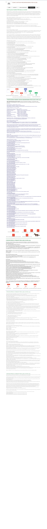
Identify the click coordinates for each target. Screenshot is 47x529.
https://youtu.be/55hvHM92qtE (11, 197)
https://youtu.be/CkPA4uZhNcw (20, 53)
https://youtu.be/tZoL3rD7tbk (23, 83)
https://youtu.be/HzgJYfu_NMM (11, 182)
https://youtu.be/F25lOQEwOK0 (31, 70)
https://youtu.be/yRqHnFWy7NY (21, 45)
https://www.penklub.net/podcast (25, 267)
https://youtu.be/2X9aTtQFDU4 (11, 72)
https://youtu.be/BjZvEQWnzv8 (11, 218)
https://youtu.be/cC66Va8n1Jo (21, 81)
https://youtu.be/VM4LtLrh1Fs (11, 156)
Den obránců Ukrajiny (19, 203)
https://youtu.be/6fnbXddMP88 (11, 179)
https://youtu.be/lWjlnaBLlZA (28, 47)
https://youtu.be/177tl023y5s (11, 170)
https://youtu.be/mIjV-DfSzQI (11, 214)
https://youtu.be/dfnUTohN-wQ (11, 149)
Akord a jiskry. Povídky (14, 189)
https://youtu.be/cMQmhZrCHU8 (11, 174)
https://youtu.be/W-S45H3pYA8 (23, 84)
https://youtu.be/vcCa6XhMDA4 (31, 78)
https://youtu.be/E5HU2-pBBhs (21, 68)
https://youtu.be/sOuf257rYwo (27, 64)
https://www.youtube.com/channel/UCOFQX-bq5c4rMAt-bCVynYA (22, 266)
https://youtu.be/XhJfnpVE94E (11, 153)
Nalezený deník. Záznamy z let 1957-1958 (26, 201)
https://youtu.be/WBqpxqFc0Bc (21, 58)
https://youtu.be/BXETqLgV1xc (25, 82)
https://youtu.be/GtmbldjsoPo (21, 48)
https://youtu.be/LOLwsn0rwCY (11, 165)
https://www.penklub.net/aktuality (27, 268)
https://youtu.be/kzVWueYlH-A (11, 220)
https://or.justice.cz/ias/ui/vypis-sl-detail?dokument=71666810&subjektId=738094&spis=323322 (16, 394)
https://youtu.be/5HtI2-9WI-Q (11, 223)
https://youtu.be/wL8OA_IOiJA (11, 143)
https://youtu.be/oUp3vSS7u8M (17, 73)
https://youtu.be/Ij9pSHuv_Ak (25, 79)
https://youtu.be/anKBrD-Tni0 (11, 177)
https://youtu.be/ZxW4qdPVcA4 (26, 76)
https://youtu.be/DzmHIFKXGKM (11, 167)
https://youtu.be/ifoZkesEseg (11, 159)
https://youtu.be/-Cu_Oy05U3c (27, 57)
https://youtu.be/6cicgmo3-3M (11, 225)
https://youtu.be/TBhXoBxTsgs (11, 211)
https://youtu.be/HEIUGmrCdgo (22, 62)
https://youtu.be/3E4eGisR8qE (20, 44)
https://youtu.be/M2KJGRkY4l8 (11, 193)
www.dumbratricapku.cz (30, 32)
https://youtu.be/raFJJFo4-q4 (20, 54)
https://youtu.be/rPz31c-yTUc (11, 216)
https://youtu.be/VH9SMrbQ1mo (11, 180)
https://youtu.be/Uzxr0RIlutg (23, 59)
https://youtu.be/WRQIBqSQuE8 (25, 50)
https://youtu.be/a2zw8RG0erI (24, 55)
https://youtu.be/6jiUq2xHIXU (24, 52)
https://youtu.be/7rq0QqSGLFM (28, 67)
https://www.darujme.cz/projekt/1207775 (21, 118)
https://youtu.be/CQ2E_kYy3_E (11, 175)
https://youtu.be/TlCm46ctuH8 (18, 66)
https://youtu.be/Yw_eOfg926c (11, 185)
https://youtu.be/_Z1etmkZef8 (21, 65)
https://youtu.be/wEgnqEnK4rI (19, 49)
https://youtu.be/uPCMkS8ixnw (11, 206)
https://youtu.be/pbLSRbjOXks (11, 161)
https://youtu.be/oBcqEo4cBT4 (34, 74)
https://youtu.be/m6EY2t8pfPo (21, 80)
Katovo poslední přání (32, 213)
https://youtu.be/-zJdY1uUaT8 (11, 209)
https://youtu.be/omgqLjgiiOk (11, 43)
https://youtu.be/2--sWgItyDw (11, 172)
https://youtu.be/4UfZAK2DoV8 (11, 187)
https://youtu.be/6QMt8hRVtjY (11, 163)
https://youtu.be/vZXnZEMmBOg (30, 63)
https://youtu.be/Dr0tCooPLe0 (20, 69)
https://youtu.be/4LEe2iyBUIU (30, 87)
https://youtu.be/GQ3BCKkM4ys (11, 200)
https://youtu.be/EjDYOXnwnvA (11, 155)
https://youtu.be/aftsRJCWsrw (11, 145)
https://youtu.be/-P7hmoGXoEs (11, 169)
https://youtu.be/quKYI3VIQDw (20, 77)
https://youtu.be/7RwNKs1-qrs (11, 147)
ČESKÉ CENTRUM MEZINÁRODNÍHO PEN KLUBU (24, 2)
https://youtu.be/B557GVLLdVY (11, 190)
